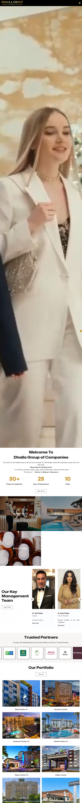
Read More (35, 623)
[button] (79, 3)
